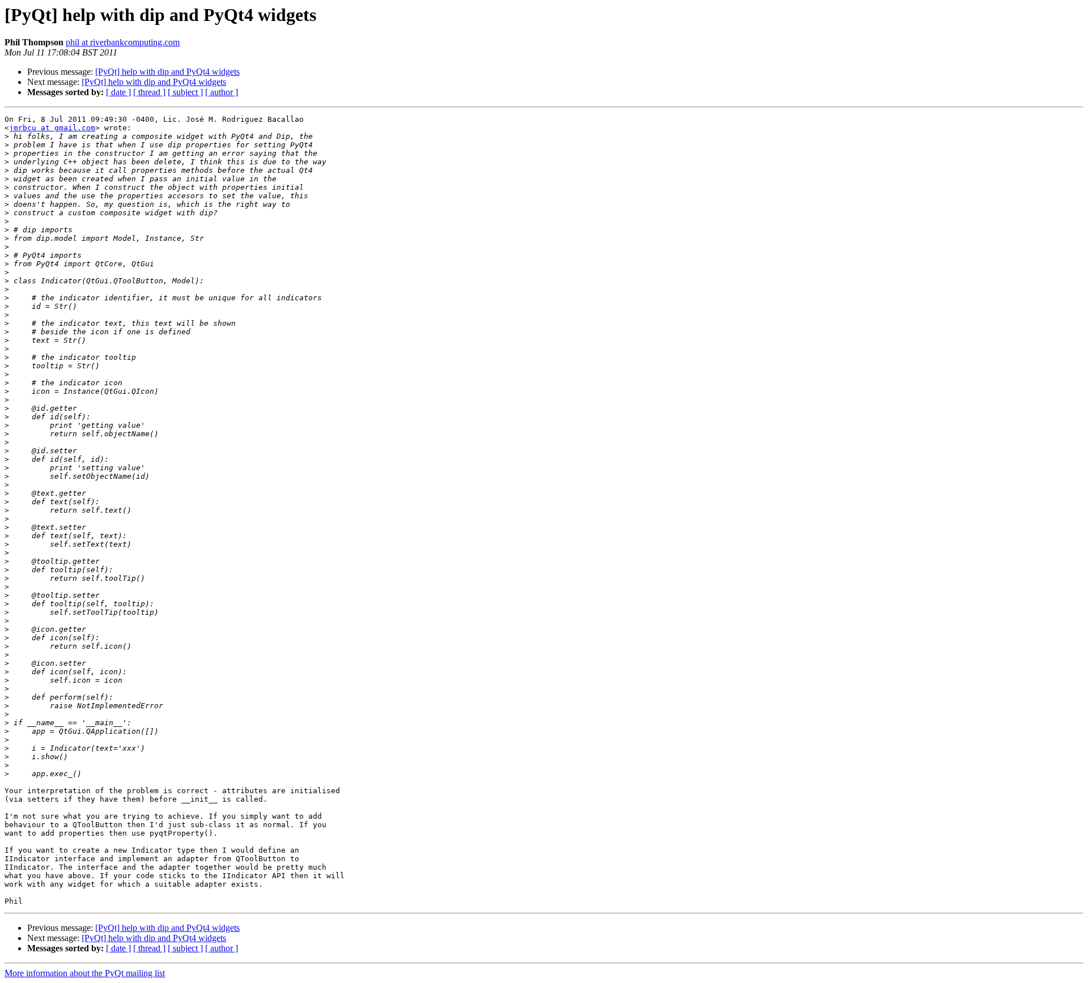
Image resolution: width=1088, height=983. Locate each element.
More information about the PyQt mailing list (85, 973)
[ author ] (221, 92)
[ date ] (118, 92)
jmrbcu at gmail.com (52, 128)
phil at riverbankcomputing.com (123, 42)
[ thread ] (149, 92)
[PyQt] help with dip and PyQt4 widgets (167, 71)
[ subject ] (185, 92)
